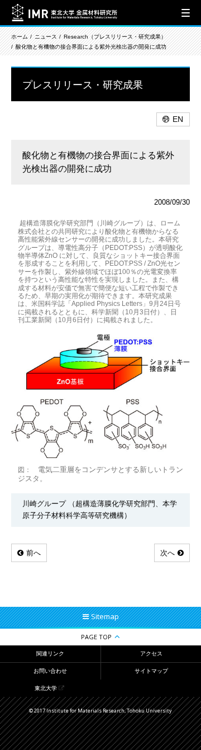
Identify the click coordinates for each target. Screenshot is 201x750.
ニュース (46, 37)
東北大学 (46, 688)
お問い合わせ (50, 671)
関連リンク (50, 653)
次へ (167, 553)
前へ (33, 553)
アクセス (151, 653)
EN (178, 119)
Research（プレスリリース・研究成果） (115, 37)
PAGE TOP (96, 637)
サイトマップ (151, 671)
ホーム (19, 37)
